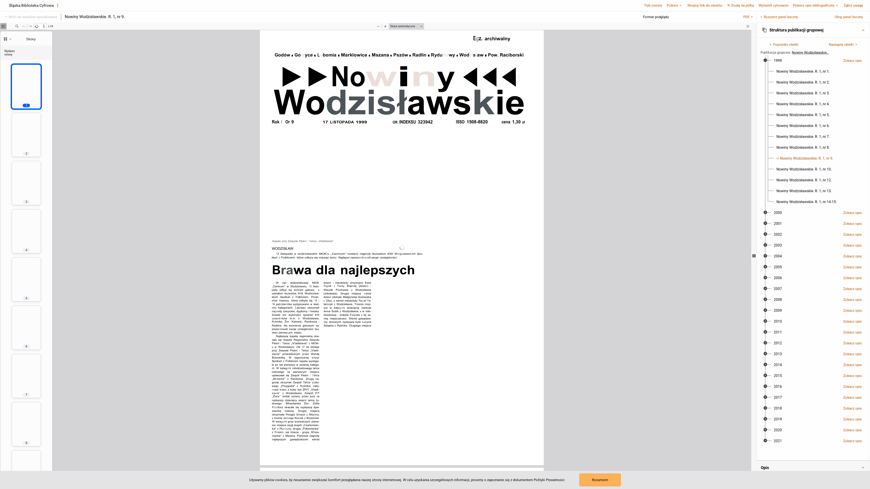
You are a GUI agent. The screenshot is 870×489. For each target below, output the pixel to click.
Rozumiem (600, 480)
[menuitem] (777, 60)
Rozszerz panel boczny (781, 17)
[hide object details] (754, 256)
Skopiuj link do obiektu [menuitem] (704, 5)
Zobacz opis (852, 61)
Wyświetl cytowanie (773, 5)
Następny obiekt (841, 45)
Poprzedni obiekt (785, 45)
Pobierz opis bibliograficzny (813, 5)
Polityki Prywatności (549, 480)
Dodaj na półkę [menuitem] (742, 5)
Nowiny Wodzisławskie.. (810, 52)
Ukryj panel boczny (849, 17)
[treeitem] (813, 131)
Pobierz (672, 5)
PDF (746, 17)
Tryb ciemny (653, 5)
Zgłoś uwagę (853, 5)
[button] (813, 30)
